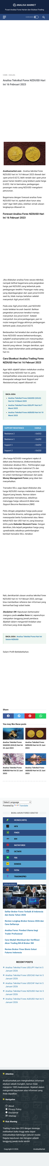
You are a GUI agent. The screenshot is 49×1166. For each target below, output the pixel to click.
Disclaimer (13, 1112)
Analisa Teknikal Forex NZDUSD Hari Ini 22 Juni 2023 (35, 745)
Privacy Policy (14, 1109)
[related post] (13, 733)
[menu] (4, 17)
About (11, 1106)
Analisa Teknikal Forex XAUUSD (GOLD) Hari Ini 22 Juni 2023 (13, 745)
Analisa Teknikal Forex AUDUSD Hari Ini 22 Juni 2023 (35, 770)
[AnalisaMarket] (24, 5)
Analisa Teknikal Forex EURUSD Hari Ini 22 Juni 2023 (13, 770)
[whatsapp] (40, 716)
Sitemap (12, 1116)
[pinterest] (30, 716)
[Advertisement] (24, 46)
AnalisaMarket (39, 1149)
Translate (23, 805)
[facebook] (8, 716)
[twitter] (19, 716)
